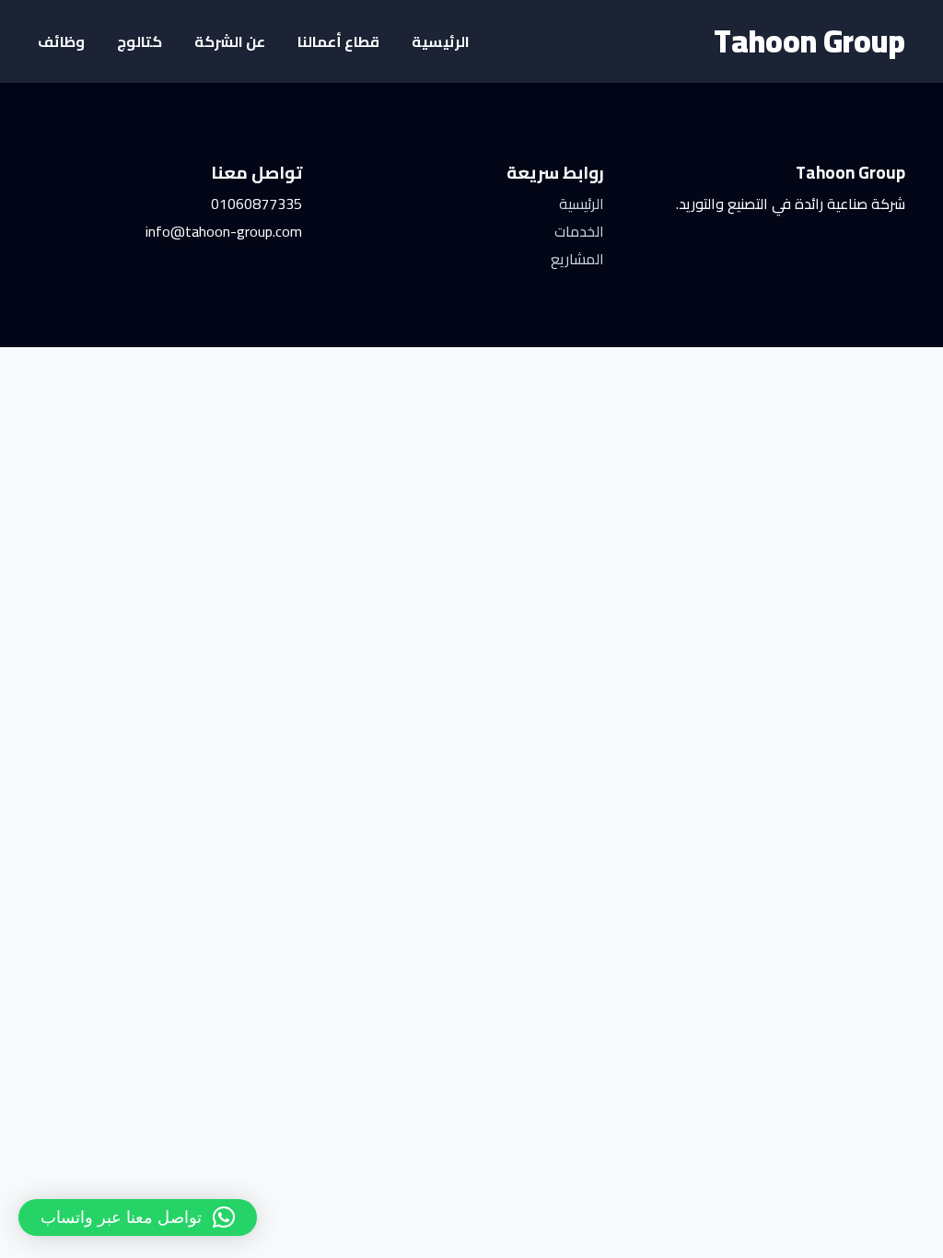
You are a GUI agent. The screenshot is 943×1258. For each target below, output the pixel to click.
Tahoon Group (809, 41)
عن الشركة (229, 41)
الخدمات (579, 231)
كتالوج (139, 41)
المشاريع (577, 259)
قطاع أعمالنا (338, 41)
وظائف (61, 41)
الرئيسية (441, 41)
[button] (137, 1217)
